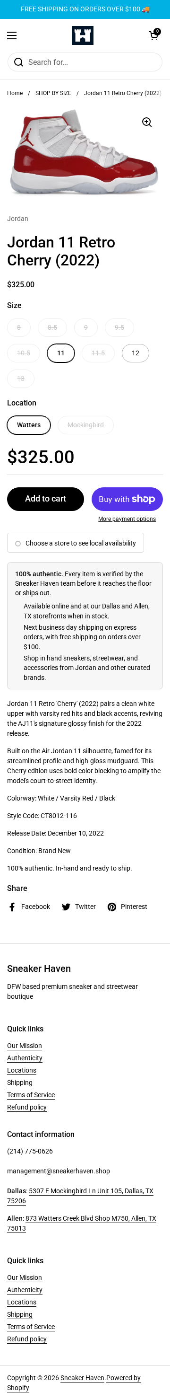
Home (15, 93)
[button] (153, 35)
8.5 (52, 327)
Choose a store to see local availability (81, 543)
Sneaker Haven (82, 1378)
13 (21, 378)
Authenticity (24, 1058)
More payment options (127, 519)
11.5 (98, 353)
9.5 (119, 327)
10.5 (23, 353)
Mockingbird (86, 425)
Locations (21, 1070)
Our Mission (24, 1045)
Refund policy (27, 1107)
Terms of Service (31, 1095)
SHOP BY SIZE (53, 93)
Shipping (20, 1082)
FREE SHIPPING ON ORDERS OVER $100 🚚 (85, 9)
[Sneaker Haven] (82, 35)
